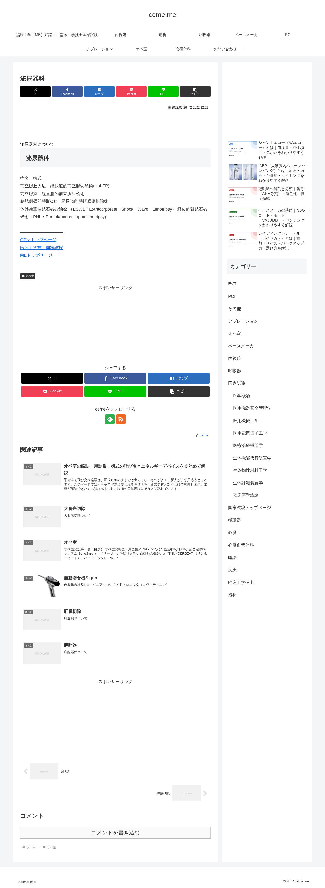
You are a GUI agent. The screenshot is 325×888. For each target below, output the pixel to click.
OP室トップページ (38, 239)
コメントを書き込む (115, 833)
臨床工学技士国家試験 (41, 247)
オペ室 (29, 276)
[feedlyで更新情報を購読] (110, 419)
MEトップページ (36, 255)
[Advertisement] (115, 124)
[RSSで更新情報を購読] (121, 419)
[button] (195, 91)
